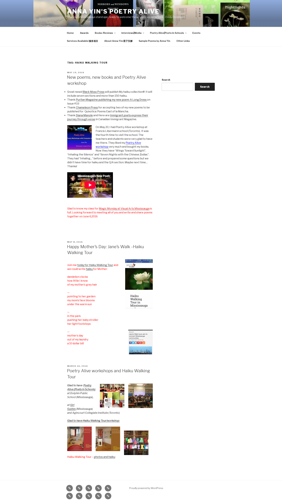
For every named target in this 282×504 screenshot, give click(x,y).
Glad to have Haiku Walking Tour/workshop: (93, 420)
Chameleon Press (87, 107)
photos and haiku (104, 456)
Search (166, 79)
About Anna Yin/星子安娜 (118, 41)
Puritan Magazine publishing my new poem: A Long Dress (111, 99)
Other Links (183, 41)
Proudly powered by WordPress (146, 488)
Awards (84, 33)
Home (70, 33)
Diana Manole (84, 115)
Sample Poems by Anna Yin (154, 41)
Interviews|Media (131, 33)
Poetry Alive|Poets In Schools (167, 33)
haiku (89, 269)
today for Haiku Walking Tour (95, 265)
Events (196, 33)
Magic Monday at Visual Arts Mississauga (124, 208)
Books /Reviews (104, 33)
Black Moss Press (93, 91)
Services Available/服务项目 (82, 41)
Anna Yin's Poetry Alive (113, 11)
